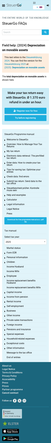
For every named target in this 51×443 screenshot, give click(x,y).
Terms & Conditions (12, 372)
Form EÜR (12, 252)
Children (11, 262)
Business (11, 310)
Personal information (17, 257)
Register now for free (26, 111)
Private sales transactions (19, 320)
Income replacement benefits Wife (24, 287)
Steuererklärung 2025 (15, 64)
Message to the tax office (19, 352)
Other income (13, 315)
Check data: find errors (18, 176)
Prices (5, 386)
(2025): (24, 67)
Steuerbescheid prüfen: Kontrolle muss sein (23, 189)
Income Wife (13, 271)
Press (9, 213)
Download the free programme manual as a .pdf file (25, 221)
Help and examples (16, 195)
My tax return (13, 151)
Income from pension (17, 296)
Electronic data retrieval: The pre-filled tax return (25, 156)
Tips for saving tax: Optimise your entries (23, 170)
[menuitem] (38, 7)
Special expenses (15, 334)
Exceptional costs (15, 343)
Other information (15, 348)
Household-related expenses (21, 338)
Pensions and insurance (19, 329)
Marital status (14, 248)
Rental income (14, 301)
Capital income (14, 292)
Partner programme (12, 389)
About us (6, 365)
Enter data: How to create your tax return (23, 163)
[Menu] (4, 6)
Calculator (12, 199)
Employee (11, 276)
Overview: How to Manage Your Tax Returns (24, 145)
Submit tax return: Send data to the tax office (24, 182)
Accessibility (8, 379)
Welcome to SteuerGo (17, 139)
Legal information (16, 204)
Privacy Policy (9, 376)
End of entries (13, 357)
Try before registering (25, 118)
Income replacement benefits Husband (21, 281)
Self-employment (15, 306)
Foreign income (14, 324)
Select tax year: (12, 237)
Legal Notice (13, 209)
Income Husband (15, 266)
